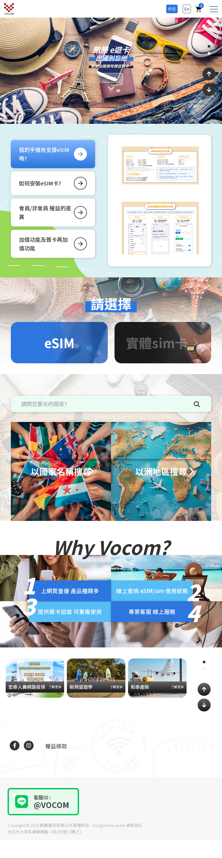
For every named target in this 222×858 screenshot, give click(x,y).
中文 (172, 9)
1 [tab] (209, 46)
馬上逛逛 (133, 79)
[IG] (29, 745)
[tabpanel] (111, 71)
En (186, 9)
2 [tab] (209, 53)
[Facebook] (14, 745)
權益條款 (56, 746)
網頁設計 (134, 825)
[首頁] (10, 9)
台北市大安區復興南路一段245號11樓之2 (44, 831)
